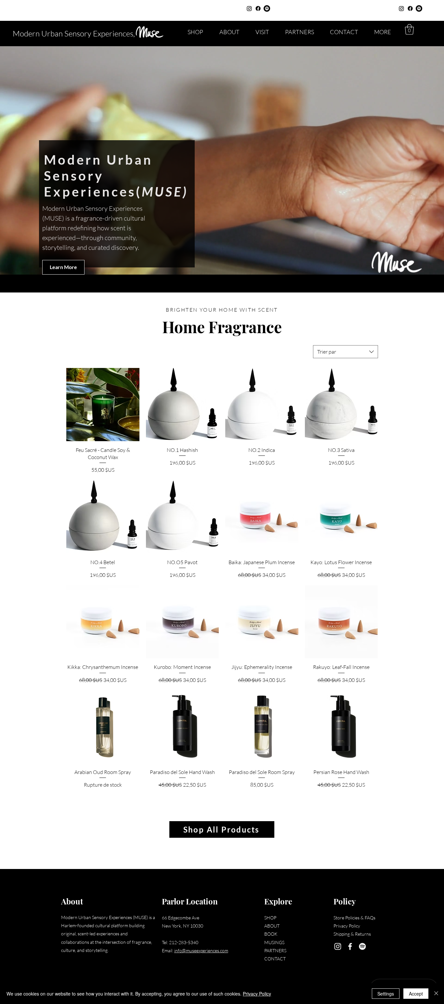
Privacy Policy (257, 993)
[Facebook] (258, 8)
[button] (409, 29)
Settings (385, 993)
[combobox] (345, 351)
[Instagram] (249, 8)
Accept (416, 993)
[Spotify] (267, 8)
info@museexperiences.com (201, 950)
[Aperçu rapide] (102, 404)
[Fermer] (436, 993)
